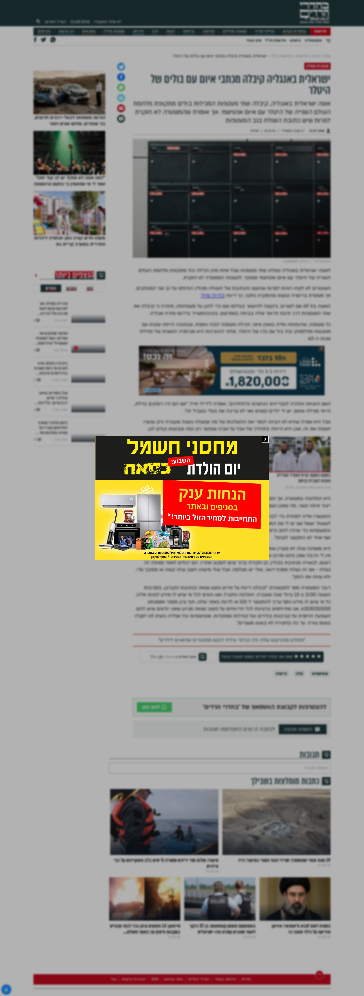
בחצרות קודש (294, 31)
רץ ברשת (66, 31)
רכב (155, 31)
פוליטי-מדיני (265, 31)
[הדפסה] (121, 175)
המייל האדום (55, 22)
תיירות (138, 31)
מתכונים (88, 31)
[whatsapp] (121, 164)
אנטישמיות (320, 750)
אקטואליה (313, 40)
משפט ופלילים (235, 31)
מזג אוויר (253, 40)
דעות (170, 31)
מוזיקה (208, 31)
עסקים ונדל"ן (114, 31)
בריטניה (281, 750)
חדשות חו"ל (275, 40)
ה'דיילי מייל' (213, 372)
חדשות (320, 31)
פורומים (44, 31)
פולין (299, 750)
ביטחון (295, 40)
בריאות (189, 31)
